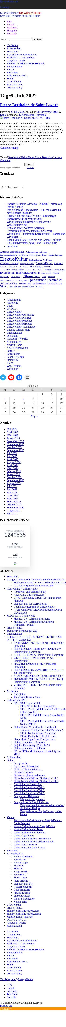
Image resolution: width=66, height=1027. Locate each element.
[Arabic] (4, 179)
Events (18, 267)
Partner (10, 350)
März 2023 (12, 498)
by (15, 168)
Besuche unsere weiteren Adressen (25, 227)
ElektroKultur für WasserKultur (30, 603)
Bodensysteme (35, 255)
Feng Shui (19, 874)
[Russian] (18, 183)
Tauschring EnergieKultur (27, 697)
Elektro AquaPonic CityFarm (29, 748)
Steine (10, 78)
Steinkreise (12, 359)
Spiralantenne (37, 280)
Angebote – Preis (16, 60)
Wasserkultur (15, 286)
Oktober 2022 (14, 504)
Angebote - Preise (16, 922)
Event (12, 267)
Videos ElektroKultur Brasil (28, 829)
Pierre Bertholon (44, 157)
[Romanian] (15, 183)
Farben (25, 267)
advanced (30, 168)
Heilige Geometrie (23, 856)
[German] (21, 179)
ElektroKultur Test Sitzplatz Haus (38, 736)
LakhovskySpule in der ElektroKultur (34, 585)
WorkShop (40, 287)
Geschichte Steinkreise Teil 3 (29, 793)
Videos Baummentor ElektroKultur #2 (34, 841)
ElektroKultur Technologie (21, 326)
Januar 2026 (13, 438)
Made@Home (52, 273)
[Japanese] (4, 183)
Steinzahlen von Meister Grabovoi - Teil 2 (36, 781)
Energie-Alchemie (27, 264)
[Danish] (11, 179)
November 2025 (15, 444)
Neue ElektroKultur (17, 347)
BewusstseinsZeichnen (8, 255)
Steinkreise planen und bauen (29, 775)
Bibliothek (12, 72)
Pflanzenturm (31, 276)
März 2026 (12, 435)
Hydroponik (7, 272)
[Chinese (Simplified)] (8, 179)
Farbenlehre (20, 859)
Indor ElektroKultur (28, 272)
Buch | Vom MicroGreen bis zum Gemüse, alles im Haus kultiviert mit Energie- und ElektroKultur (34, 241)
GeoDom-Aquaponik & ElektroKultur (34, 606)
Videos (10, 69)
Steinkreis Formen (23, 772)
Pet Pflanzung (16, 277)
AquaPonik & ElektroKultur (29, 594)
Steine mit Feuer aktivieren (28, 769)
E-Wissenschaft (15, 853)
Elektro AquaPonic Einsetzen (29, 742)
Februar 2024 (14, 471)
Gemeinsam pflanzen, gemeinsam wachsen (30, 230)
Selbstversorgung (7, 280)
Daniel (3, 114)
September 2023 (15, 480)
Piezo (44, 277)
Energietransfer (22, 895)
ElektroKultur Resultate (19, 323)
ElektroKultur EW (23, 883)
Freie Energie (21, 880)
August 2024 (14, 462)
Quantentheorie (22, 889)
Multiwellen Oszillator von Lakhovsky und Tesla (40, 582)
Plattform (51, 277)
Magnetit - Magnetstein (32, 799)
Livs (43, 273)
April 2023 (12, 495)
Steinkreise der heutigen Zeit (22, 630)
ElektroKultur (14, 259)
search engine (5, 168)
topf (29, 283)
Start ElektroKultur (8, 283)
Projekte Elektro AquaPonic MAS (32, 745)
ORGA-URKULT (17, 919)
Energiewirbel (21, 763)
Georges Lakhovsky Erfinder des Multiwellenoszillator (36, 579)
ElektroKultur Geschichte (32, 114)
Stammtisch (55, 280)
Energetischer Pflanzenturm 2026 (24, 218)
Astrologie (12, 302)
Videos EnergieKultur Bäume (29, 847)
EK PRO (12, 308)
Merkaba (18, 868)
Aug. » (34, 416)
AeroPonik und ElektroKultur (29, 591)
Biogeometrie (21, 871)
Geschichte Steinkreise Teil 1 (29, 787)
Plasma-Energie (22, 892)
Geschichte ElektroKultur (21, 157)
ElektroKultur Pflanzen (19, 317)
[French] (18, 179)
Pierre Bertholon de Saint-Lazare (29, 105)
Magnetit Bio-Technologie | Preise (32, 618)
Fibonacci (19, 865)
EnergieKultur (14, 66)
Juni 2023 (12, 489)
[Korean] (8, 183)
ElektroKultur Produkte (19, 320)
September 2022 (15, 507)
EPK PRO (58, 263)
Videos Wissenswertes (25, 844)
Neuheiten (12, 45)
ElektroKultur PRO (17, 75)
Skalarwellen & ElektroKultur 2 (24, 913)
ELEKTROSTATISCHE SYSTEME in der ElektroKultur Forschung (37, 650)
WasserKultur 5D (23, 886)
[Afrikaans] (1, 179)
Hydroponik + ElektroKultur (22, 54)
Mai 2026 (12, 429)
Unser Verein (14, 81)
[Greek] (25, 179)
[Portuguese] (11, 183)
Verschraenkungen (54, 283)
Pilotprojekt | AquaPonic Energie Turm (34, 739)
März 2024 (12, 468)
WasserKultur (14, 365)
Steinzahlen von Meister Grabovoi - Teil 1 (36, 778)
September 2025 (15, 450)
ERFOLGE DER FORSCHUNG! (25, 63)
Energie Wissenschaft (18, 329)
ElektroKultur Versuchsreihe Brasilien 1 (35, 727)
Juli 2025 (12, 453)
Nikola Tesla (20, 901)
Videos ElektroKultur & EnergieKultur (34, 826)
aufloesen (43, 252)
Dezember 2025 (15, 441)
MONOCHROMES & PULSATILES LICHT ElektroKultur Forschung (38, 680)
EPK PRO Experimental (27, 703)
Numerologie (21, 862)
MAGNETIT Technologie (21, 57)
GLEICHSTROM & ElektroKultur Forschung (38, 654)
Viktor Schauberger (24, 898)
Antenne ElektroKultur (12, 251)
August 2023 (14, 483)
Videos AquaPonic (24, 835)
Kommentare (14, 341)
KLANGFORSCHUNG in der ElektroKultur (38, 675)
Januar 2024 (13, 474)
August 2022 (14, 510)
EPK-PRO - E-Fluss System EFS (38, 706)
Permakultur (13, 353)
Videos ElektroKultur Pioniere (30, 832)
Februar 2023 (14, 501)
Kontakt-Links (14, 84)
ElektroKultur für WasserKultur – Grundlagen (31, 215)
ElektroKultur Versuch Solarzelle (38, 733)
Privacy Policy (14, 87)
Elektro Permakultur (9, 263)
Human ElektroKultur (54, 269)
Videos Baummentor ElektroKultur (32, 838)
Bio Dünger (23, 255)
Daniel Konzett (55, 255)
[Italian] (1, 183)
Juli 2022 (12, 513)
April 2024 (12, 465)
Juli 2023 (12, 486)
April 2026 (12, 432)
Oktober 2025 (14, 447)
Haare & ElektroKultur (34, 270)
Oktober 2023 (14, 477)
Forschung (12, 51)
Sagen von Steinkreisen (26, 766)
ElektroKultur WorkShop (40, 260)
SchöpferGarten (15, 356)
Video (3, 286)
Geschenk (47, 266)
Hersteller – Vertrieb (17, 338)
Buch (44, 255)
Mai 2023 (12, 492)
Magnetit (4, 276)
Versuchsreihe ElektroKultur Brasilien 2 (41, 730)
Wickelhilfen (28, 286)
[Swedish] (25, 183)
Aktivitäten (19, 694)
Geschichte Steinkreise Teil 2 (29, 790)
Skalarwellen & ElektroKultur (23, 910)
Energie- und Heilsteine (26, 796)
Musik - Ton (20, 877)
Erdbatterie (4, 267)
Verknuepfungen (39, 283)
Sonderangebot (21, 280)
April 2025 (12, 459)
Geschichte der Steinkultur (28, 784)
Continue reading (9, 147)
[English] (15, 179)
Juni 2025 (12, 456)
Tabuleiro (22, 283)
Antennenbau (14, 48)
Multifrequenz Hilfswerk (20, 916)
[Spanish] (21, 183)
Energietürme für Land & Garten (31, 802)
